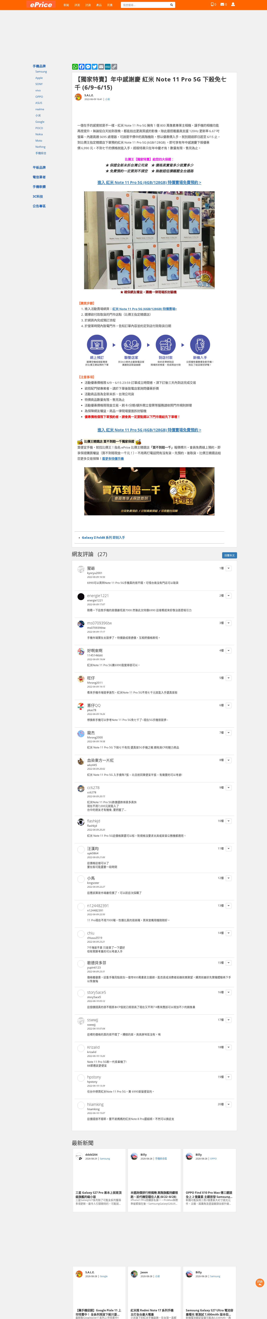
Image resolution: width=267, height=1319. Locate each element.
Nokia (39, 134)
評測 (77, 5)
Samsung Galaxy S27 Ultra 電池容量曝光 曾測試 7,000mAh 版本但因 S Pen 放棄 (209, 1312)
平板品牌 (39, 167)
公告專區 (39, 206)
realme (39, 109)
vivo (38, 90)
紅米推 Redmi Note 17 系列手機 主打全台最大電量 (153, 1312)
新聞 (66, 5)
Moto (38, 140)
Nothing (40, 146)
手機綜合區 (161, 1158)
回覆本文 (229, 555)
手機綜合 (40, 153)
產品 (99, 5)
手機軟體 (39, 186)
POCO (39, 128)
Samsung (41, 71)
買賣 (110, 5)
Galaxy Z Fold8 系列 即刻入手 (103, 537)
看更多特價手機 (113, 458)
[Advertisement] (154, 1239)
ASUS (38, 103)
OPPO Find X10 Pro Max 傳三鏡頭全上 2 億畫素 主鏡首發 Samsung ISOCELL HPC (209, 1194)
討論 (88, 5)
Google (39, 121)
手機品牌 (39, 66)
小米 (38, 115)
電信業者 (39, 177)
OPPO (39, 96)
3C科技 (38, 196)
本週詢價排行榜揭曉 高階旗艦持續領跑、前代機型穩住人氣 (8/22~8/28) (154, 1194)
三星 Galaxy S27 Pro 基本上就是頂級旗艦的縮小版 (99, 1194)
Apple (39, 78)
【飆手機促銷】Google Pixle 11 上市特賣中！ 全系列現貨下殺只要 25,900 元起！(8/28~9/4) (98, 1312)
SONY (39, 84)
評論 (260, 1281)
